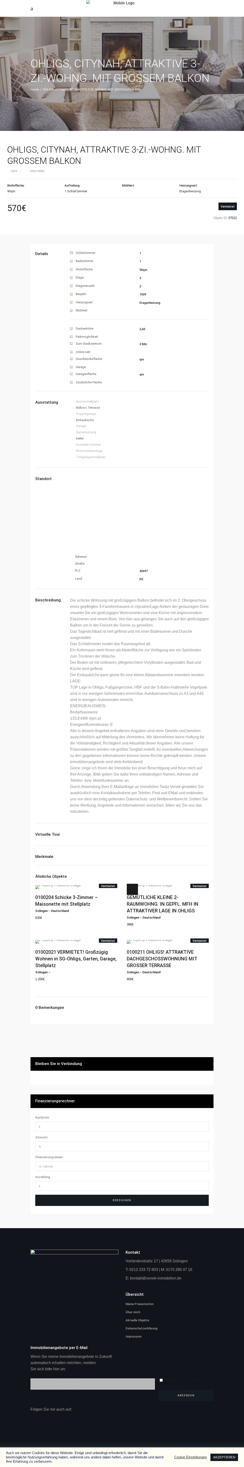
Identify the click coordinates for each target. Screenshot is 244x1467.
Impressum (134, 1336)
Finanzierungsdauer (49, 1157)
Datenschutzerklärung (142, 1328)
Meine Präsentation (139, 1304)
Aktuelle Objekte (137, 1320)
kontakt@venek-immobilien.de (155, 1278)
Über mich (133, 1312)
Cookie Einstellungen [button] (190, 1457)
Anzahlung (42, 1177)
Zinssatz (41, 1137)
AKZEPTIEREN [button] (224, 1457)
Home (34, 89)
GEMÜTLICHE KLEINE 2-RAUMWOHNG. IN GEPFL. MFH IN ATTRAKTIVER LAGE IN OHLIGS (162, 904)
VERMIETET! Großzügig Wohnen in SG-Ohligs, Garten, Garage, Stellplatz (76, 958)
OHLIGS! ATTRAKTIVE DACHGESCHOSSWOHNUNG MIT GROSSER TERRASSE (162, 958)
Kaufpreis (42, 1117)
